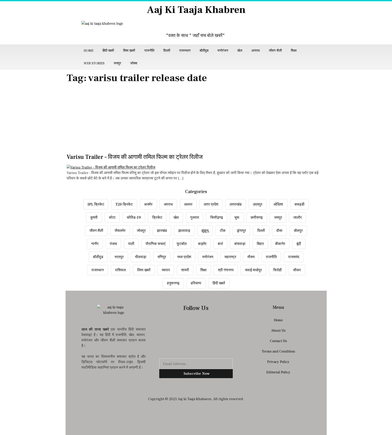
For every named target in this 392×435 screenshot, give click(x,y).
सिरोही (277, 270)
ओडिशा (278, 204)
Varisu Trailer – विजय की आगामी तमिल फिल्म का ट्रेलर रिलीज (135, 157)
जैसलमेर (120, 230)
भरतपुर (119, 257)
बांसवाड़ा (239, 244)
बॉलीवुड (204, 50)
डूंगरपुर (241, 230)
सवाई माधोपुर (253, 270)
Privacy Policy (278, 362)
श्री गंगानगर (226, 270)
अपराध (255, 50)
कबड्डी (299, 204)
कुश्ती (94, 217)
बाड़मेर (202, 244)
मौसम (251, 257)
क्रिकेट (157, 217)
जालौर (297, 217)
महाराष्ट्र (230, 257)
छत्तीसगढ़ (257, 217)
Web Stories (94, 63)
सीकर (297, 270)
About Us (278, 330)
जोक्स (133, 63)
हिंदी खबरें (108, 50)
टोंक (222, 230)
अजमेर (148, 204)
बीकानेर (280, 244)
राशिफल (120, 270)
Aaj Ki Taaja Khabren (196, 9)
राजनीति (149, 50)
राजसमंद (293, 257)
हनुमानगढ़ (173, 283)
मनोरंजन (223, 50)
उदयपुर (257, 204)
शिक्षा (293, 50)
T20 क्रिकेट (124, 204)
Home (88, 50)
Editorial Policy (278, 372)
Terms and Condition (278, 351)
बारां (220, 244)
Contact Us (278, 341)
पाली (131, 244)
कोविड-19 (134, 217)
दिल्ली (166, 50)
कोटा (112, 217)
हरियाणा (196, 283)
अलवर (188, 204)
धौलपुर (298, 230)
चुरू (236, 217)
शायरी (185, 270)
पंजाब (113, 244)
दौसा (279, 230)
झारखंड (162, 230)
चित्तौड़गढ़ (216, 217)
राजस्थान (185, 50)
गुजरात (194, 217)
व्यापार (166, 270)
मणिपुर (162, 257)
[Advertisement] (196, 120)
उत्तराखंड (236, 204)
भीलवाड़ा (140, 257)
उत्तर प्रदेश (211, 204)
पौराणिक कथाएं (155, 244)
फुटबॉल (182, 244)
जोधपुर (141, 230)
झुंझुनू (204, 230)
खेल (239, 50)
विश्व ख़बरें (129, 50)
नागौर (94, 244)
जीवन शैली (275, 50)
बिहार (260, 244)
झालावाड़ (184, 230)
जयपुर (117, 63)
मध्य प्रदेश (184, 257)
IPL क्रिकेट (96, 204)
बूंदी (298, 244)
